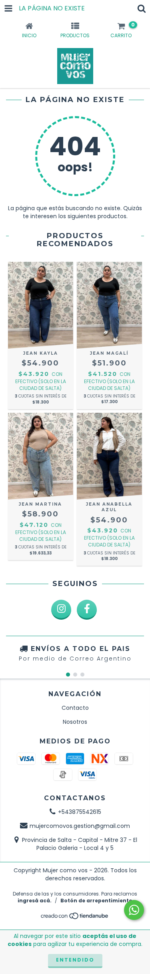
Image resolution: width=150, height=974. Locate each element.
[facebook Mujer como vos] (87, 610)
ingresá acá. (35, 900)
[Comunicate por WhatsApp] (134, 910)
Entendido (75, 959)
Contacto (75, 708)
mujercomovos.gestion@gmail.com (80, 826)
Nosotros (75, 722)
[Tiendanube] (75, 917)
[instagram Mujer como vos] (61, 610)
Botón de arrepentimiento (96, 900)
